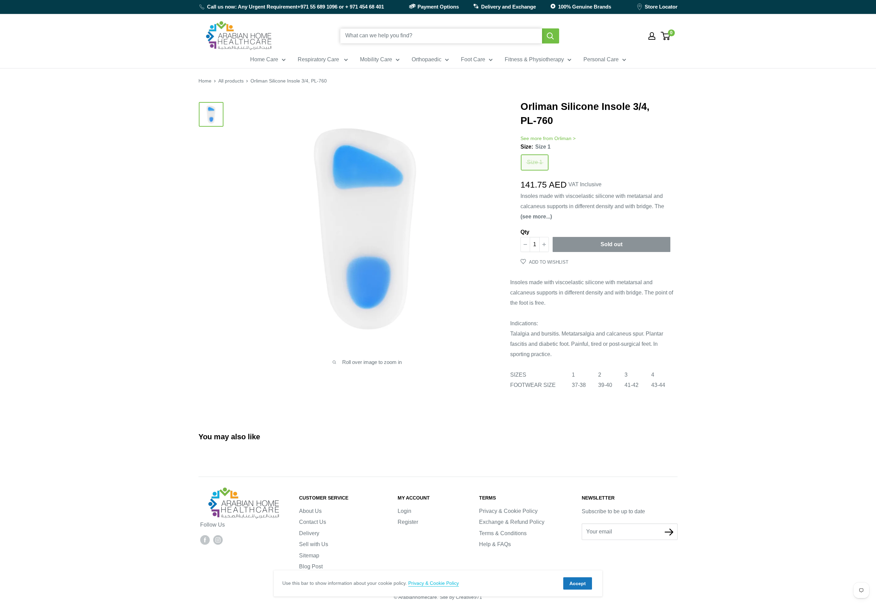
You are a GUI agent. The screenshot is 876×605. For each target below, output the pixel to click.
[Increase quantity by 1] (544, 244)
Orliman (562, 138)
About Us (310, 511)
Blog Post (311, 566)
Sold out (611, 244)
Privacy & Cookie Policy (508, 511)
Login (404, 511)
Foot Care (473, 59)
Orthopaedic (426, 59)
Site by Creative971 (461, 597)
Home (204, 81)
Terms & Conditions (503, 533)
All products (231, 81)
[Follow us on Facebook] (205, 539)
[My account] (651, 36)
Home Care (264, 59)
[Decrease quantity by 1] (525, 244)
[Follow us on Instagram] (218, 539)
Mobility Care (376, 59)
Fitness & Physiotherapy (534, 59)
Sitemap (309, 555)
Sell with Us (313, 544)
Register (408, 522)
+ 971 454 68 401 (364, 7)
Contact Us (312, 522)
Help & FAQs (495, 544)
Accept (577, 583)
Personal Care (601, 59)
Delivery (309, 533)
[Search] (550, 35)
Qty (524, 232)
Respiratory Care (319, 59)
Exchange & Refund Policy (511, 522)
